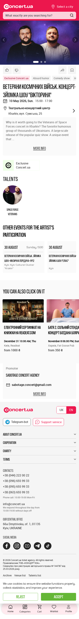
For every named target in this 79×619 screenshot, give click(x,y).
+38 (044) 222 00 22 (16, 475)
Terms (6, 459)
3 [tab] (45, 62)
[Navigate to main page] (18, 6)
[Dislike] (16, 70)
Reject (20, 596)
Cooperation (9, 442)
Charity (7, 451)
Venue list (20, 575)
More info (39, 394)
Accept (58, 596)
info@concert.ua (14, 504)
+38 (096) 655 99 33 (16, 481)
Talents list (34, 575)
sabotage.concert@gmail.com (31, 385)
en (71, 410)
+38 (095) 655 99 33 (16, 487)
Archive (7, 575)
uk (61, 410)
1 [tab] (36, 62)
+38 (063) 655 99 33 (16, 492)
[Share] (62, 70)
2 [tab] (41, 62)
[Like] (7, 70)
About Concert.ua (12, 434)
